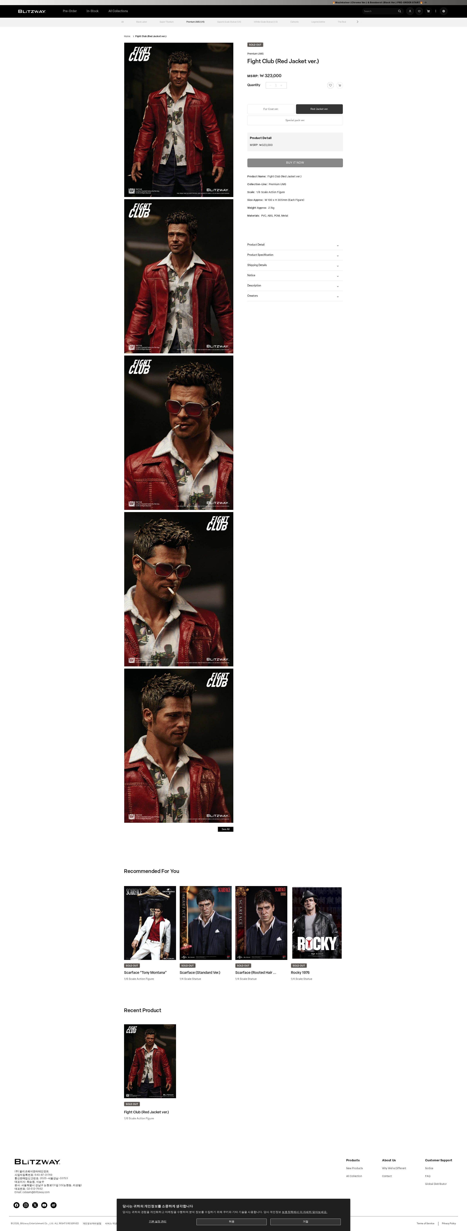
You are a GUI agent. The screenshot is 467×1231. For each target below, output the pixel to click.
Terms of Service (426, 1224)
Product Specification (260, 255)
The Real (342, 22)
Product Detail (256, 245)
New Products (354, 1168)
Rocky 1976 (300, 973)
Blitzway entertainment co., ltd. (37, 1224)
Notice (251, 275)
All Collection (354, 1176)
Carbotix (294, 22)
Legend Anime (318, 22)
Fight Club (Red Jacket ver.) (151, 36)
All (122, 22)
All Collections (118, 11)
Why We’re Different (394, 1168)
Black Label (141, 22)
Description (254, 285)
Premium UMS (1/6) (195, 22)
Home (127, 36)
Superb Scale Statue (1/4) (229, 22)
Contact (387, 1176)
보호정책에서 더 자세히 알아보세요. (304, 1212)
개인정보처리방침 (92, 1224)
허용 (231, 1221)
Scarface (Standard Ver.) (200, 973)
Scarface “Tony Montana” (145, 973)
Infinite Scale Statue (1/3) (266, 22)
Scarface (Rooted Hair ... (255, 973)
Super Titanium (167, 22)
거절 (305, 1221)
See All (225, 829)
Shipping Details (257, 265)
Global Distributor (436, 1184)
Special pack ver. (295, 120)
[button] (118, 11)
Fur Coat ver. (271, 108)
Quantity (253, 85)
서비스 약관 (111, 1224)
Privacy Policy (449, 1224)
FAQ (427, 1176)
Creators (252, 296)
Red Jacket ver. (319, 108)
